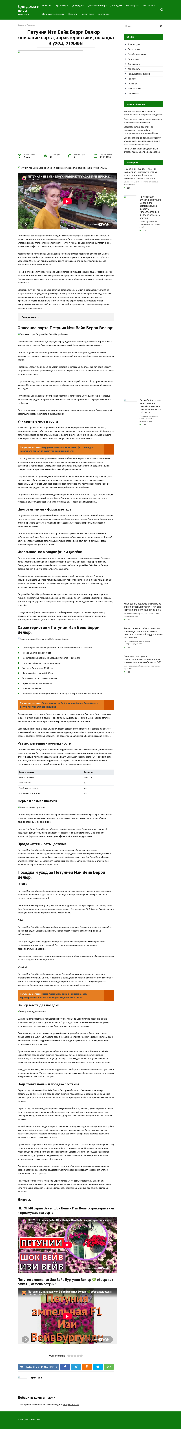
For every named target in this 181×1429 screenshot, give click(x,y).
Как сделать (149, 5)
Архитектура (62, 5)
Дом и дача (116, 5)
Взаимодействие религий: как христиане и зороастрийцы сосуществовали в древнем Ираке (141, 130)
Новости (72, 14)
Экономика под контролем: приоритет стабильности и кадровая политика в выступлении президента (142, 141)
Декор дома (78, 5)
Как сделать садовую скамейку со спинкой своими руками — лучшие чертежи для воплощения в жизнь (142, 606)
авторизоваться (71, 1404)
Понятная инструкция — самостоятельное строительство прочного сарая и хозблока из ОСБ (142, 659)
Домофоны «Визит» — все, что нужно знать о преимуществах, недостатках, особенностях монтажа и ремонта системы (140, 174)
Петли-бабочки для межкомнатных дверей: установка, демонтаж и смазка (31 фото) (150, 406)
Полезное (47, 5)
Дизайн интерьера (97, 5)
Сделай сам (103, 14)
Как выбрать (132, 5)
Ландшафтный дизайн (53, 14)
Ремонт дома (87, 14)
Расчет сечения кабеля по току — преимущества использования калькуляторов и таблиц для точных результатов (143, 633)
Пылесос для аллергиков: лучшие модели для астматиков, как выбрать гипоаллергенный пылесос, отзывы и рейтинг (150, 207)
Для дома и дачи (28, 8)
